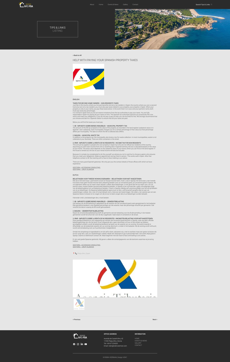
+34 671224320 (112, 343)
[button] (93, 4)
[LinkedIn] (81, 344)
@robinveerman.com (119, 346)
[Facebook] (74, 344)
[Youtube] (85, 344)
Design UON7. (122, 357)
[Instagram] (78, 344)
